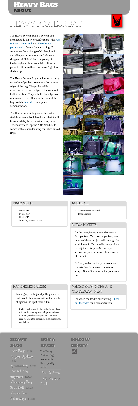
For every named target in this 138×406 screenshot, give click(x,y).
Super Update (22, 357)
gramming (19, 365)
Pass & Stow (51, 373)
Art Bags (18, 351)
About (22, 10)
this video (29, 102)
